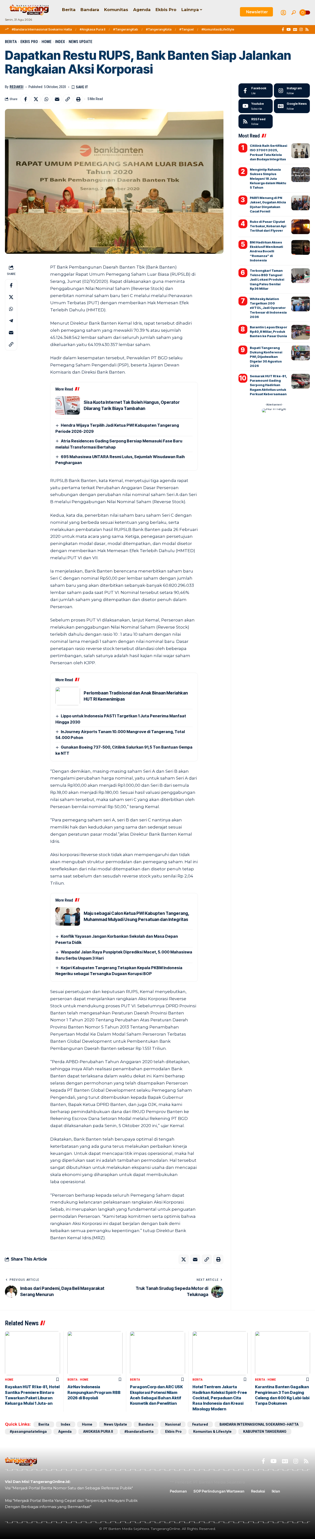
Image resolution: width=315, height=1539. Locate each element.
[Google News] (295, 29)
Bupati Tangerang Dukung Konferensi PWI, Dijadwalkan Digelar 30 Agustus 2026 (266, 357)
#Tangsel (186, 29)
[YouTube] (288, 29)
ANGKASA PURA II (98, 1431)
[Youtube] (255, 106)
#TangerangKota (159, 29)
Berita (11, 41)
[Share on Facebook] (25, 99)
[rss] (255, 121)
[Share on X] (36, 99)
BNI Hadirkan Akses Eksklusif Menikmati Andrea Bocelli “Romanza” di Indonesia (266, 251)
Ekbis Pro (29, 41)
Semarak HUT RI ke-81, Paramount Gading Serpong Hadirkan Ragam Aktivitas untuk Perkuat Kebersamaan (268, 385)
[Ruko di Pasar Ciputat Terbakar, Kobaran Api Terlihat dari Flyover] (300, 226)
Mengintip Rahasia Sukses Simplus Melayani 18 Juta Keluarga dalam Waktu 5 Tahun (268, 178)
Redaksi (16, 87)
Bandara (146, 1424)
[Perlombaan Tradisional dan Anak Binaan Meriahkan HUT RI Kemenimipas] (67, 696)
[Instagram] (301, 29)
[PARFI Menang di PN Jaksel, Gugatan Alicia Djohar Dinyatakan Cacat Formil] (300, 203)
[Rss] (307, 29)
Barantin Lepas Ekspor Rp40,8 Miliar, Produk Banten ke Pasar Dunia (268, 331)
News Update (80, 41)
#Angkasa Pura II (92, 29)
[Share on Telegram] (11, 321)
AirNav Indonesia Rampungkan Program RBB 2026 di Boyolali (94, 1392)
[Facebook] (283, 29)
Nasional (173, 1424)
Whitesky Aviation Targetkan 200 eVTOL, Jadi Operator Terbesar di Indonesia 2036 (268, 308)
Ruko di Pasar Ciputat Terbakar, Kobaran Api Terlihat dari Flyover (268, 226)
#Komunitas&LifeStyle (218, 29)
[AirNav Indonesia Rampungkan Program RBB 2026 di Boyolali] (95, 1353)
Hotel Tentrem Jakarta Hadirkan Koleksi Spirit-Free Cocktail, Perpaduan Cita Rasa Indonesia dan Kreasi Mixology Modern (219, 1397)
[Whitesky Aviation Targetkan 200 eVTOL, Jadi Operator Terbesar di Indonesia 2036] (300, 304)
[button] (293, 12)
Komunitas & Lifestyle (212, 1431)
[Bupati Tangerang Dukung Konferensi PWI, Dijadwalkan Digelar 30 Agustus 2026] (300, 353)
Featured (200, 1424)
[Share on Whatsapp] (46, 99)
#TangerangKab (125, 29)
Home (46, 41)
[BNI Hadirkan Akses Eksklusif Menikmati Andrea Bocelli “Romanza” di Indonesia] (300, 247)
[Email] (57, 99)
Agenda (65, 1431)
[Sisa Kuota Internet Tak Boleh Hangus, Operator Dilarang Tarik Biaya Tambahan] (67, 405)
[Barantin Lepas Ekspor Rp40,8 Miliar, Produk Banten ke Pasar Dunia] (300, 332)
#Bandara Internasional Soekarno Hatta (42, 29)
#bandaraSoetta (139, 1431)
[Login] (283, 13)
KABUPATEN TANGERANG (264, 1431)
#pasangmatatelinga (28, 1431)
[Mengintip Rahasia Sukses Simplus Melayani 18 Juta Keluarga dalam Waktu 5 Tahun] (300, 174)
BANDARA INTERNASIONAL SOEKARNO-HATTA (259, 1424)
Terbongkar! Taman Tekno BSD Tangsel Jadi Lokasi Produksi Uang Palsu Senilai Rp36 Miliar (267, 279)
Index (60, 41)
